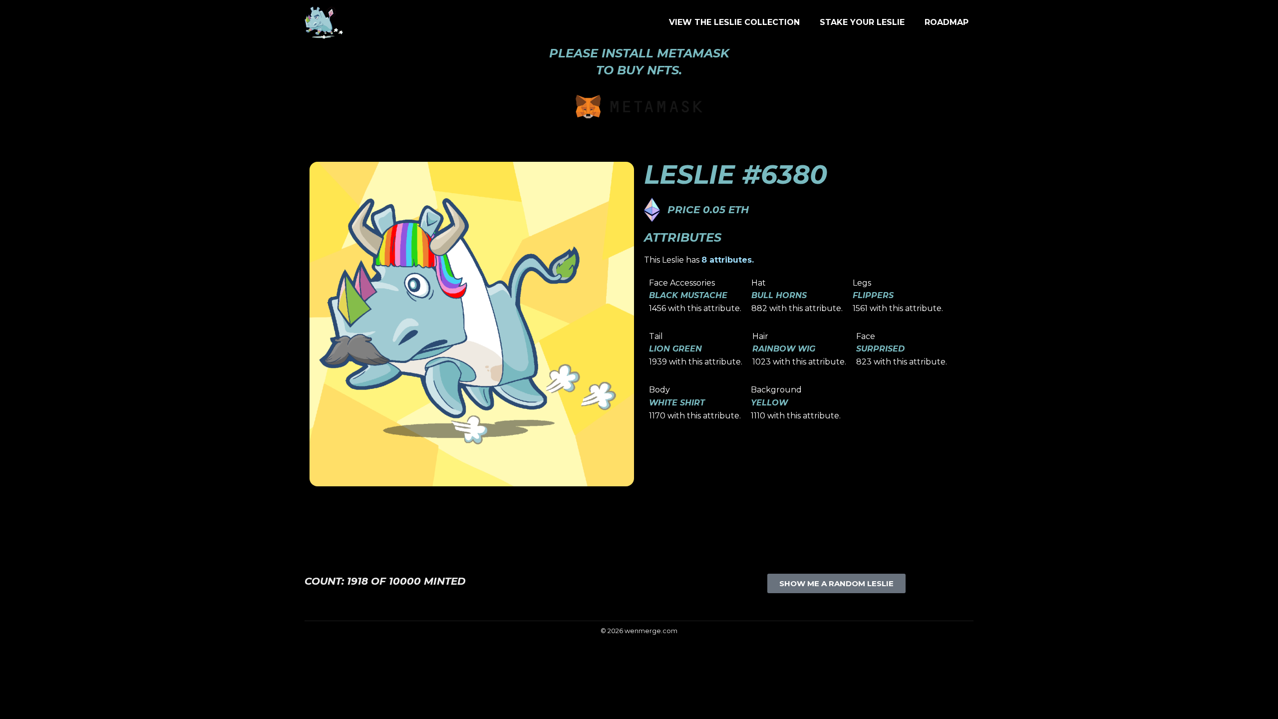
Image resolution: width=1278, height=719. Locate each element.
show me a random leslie (836, 583)
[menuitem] (734, 22)
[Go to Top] (1263, 704)
